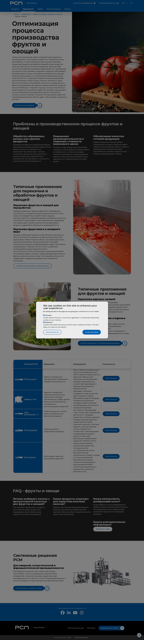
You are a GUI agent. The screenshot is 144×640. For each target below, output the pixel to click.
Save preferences (52, 332)
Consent (48, 315)
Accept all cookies (91, 332)
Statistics (49, 322)
